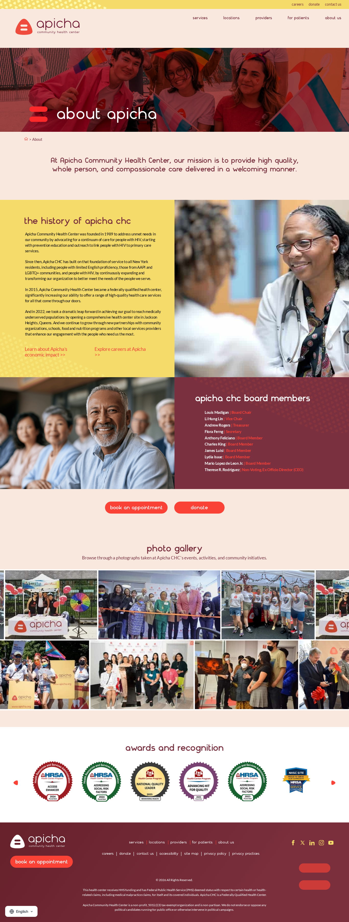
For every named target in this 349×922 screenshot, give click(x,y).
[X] (302, 844)
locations (231, 17)
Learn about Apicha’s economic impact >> (46, 351)
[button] (333, 782)
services (200, 17)
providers (263, 17)
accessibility (168, 854)
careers (298, 4)
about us (333, 17)
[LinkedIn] (312, 844)
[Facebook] (293, 844)
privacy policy (215, 854)
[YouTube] (330, 844)
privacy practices (246, 854)
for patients (298, 17)
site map (191, 854)
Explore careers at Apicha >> (120, 351)
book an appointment (136, 507)
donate (314, 4)
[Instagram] (321, 844)
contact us (333, 4)
